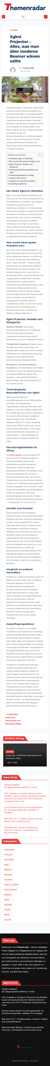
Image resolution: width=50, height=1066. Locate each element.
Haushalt (8, 874)
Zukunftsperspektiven (18, 184)
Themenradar (28, 68)
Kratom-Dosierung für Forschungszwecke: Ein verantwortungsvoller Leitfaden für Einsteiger (23, 810)
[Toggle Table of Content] (38, 155)
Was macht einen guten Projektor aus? (24, 161)
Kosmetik (8, 904)
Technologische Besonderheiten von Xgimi (23, 171)
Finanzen (8, 854)
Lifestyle (7, 894)
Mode (6, 899)
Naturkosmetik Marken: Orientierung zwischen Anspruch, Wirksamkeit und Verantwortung (21, 830)
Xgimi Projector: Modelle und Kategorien (21, 165)
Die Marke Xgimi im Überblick (21, 159)
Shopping (8, 879)
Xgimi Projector (15, 455)
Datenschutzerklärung (20, 1061)
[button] (41, 17)
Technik (14, 30)
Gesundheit (9, 859)
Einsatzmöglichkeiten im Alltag (21, 175)
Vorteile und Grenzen (17, 178)
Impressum (34, 1061)
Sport (6, 864)
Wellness (8, 869)
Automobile (9, 849)
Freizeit (7, 909)
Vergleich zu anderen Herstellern (22, 181)
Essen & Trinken (11, 884)
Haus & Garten (10, 889)
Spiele (6, 914)
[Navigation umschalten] (23, 16)
